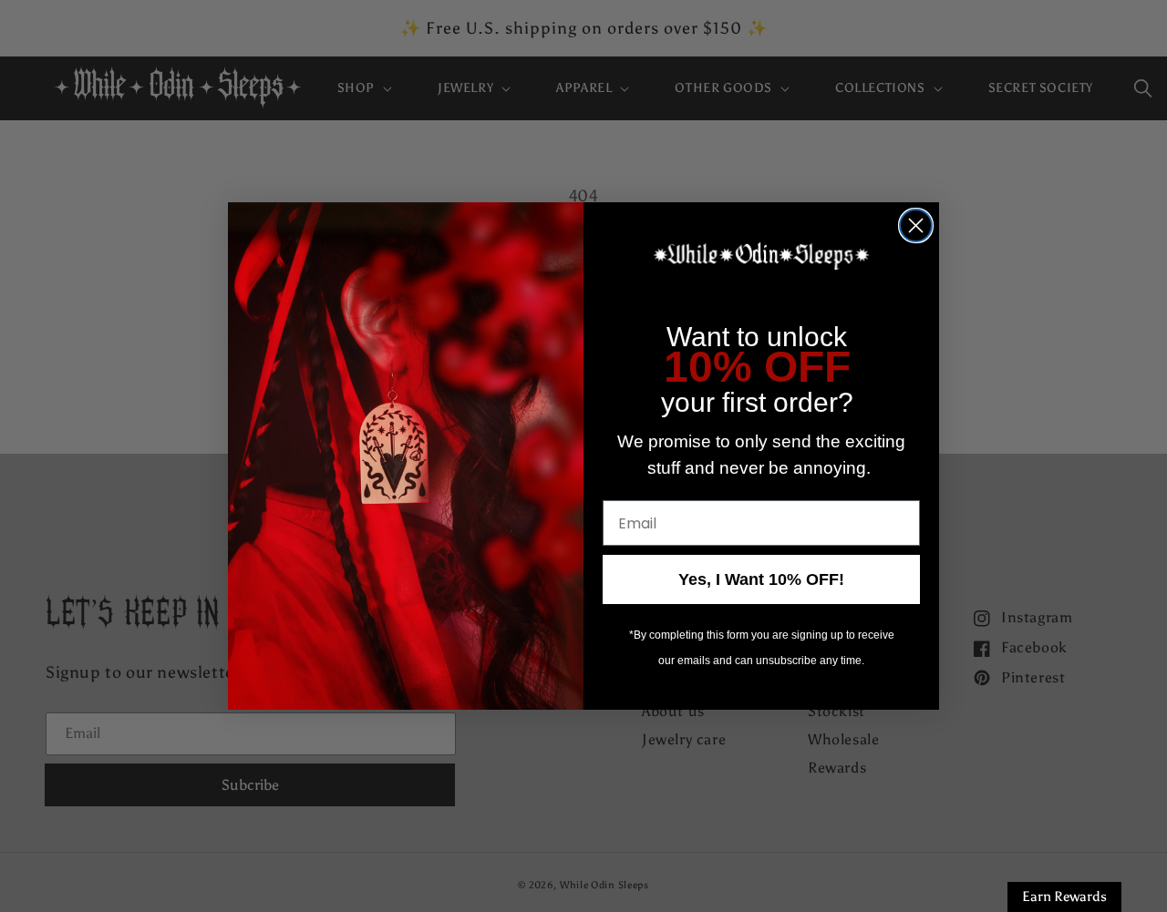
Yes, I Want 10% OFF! (761, 579)
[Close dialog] (916, 225)
